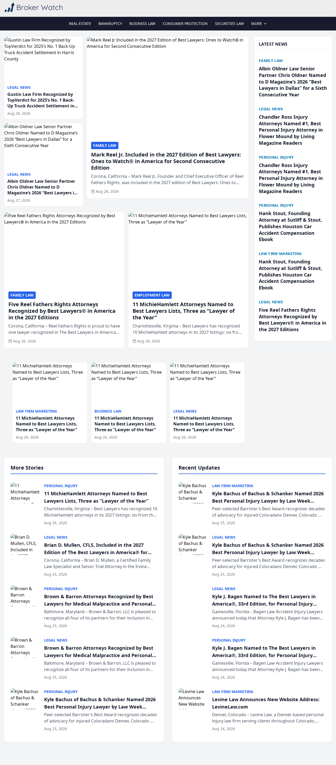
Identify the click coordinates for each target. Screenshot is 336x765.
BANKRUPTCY (110, 23)
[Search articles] (329, 7)
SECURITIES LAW (229, 23)
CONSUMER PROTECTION (185, 23)
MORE (256, 23)
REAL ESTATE (80, 23)
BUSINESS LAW (142, 23)
